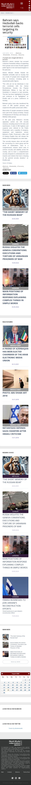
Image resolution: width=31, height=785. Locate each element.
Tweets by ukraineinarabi (15, 728)
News (2, 13)
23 (29, 687)
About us (17, 772)
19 (13, 687)
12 (13, 685)
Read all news (15, 662)
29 (25, 690)
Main (2, 772)
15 (25, 685)
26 (13, 690)
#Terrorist (14, 55)
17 (4, 687)
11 (8, 685)
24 (4, 690)
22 (25, 687)
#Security (21, 55)
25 (8, 690)
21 (21, 687)
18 (8, 687)
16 (29, 685)
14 (21, 685)
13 (17, 685)
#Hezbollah (6, 55)
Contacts (9, 772)
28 (21, 690)
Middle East (9, 13)
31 (4, 692)
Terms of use (26, 772)
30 (29, 690)
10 (4, 685)
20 (17, 687)
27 (17, 690)
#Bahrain (18, 53)
